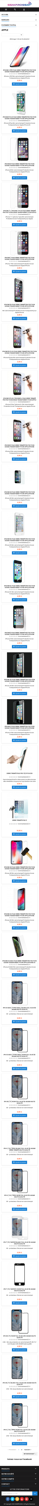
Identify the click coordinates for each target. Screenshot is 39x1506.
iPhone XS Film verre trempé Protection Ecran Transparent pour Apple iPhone (19, 915)
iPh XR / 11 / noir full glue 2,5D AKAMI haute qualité (19, 1337)
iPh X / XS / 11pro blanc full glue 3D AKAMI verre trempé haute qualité (19, 1149)
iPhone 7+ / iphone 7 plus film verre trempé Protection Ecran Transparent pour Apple (19, 211)
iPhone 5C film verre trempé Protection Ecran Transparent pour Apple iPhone (19, 586)
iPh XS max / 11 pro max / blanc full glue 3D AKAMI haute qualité (19, 1008)
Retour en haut (30, 1454)
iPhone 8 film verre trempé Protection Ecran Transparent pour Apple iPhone (19, 165)
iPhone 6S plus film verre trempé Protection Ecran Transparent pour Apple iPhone (19, 352)
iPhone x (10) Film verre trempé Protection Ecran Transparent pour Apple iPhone (19, 71)
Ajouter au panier (19, 84)
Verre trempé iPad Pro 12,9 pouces (19, 773)
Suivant (28, 1450)
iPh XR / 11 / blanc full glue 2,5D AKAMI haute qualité (19, 1383)
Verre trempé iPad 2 (19, 820)
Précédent (11, 1450)
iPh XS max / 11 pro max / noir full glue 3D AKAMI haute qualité (19, 1055)
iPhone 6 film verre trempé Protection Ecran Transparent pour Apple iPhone (19, 446)
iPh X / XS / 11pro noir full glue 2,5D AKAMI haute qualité (19, 1430)
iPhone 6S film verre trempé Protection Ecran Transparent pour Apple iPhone (19, 305)
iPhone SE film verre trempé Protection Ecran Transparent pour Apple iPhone (19, 493)
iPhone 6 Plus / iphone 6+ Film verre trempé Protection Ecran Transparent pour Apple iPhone (19, 400)
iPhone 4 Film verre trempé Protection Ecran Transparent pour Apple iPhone (19, 727)
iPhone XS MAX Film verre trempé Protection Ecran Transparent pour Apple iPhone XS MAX (19, 962)
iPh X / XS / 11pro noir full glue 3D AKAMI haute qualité (19, 1196)
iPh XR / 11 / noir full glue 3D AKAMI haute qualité (19, 1102)
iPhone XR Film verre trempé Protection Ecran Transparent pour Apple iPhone (19, 868)
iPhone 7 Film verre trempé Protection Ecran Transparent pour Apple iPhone (19, 258)
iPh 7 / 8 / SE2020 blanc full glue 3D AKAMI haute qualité (20, 1243)
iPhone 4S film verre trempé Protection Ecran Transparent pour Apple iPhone (19, 680)
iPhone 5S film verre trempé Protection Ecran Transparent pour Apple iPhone (19, 540)
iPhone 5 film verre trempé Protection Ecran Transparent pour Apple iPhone (19, 633)
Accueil (5, 14)
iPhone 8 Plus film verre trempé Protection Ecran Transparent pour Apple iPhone (19, 118)
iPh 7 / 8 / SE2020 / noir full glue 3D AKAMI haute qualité (19, 1290)
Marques (5, 20)
